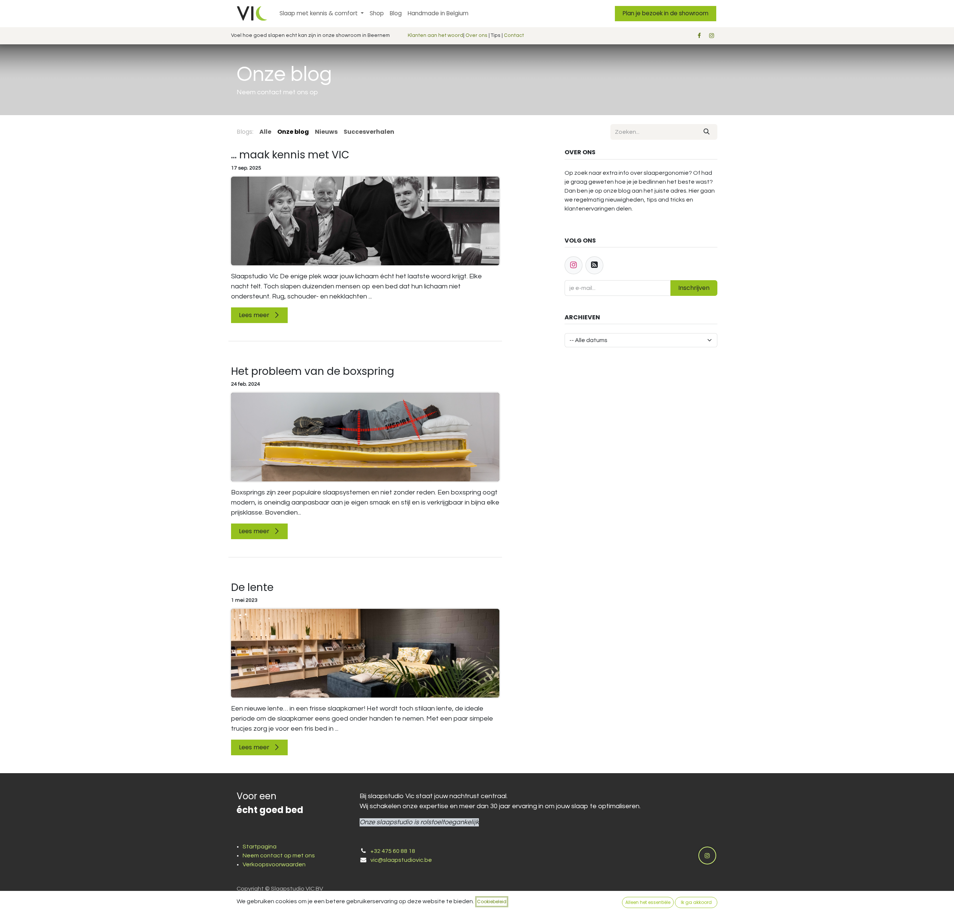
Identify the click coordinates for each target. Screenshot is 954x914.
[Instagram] (711, 35)
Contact (514, 35)
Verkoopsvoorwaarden (274, 864)
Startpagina (260, 847)
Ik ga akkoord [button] (696, 902)
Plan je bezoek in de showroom (665, 13)
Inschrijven (694, 288)
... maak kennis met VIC (290, 155)
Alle (265, 131)
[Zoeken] (706, 132)
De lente (252, 587)
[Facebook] (699, 35)
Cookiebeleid (491, 901)
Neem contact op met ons (279, 855)
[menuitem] (322, 13)
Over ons (476, 35)
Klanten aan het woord (435, 35)
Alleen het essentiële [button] (647, 902)
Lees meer (255, 315)
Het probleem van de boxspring (312, 371)
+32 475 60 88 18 (392, 851)
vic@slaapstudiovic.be (401, 860)
